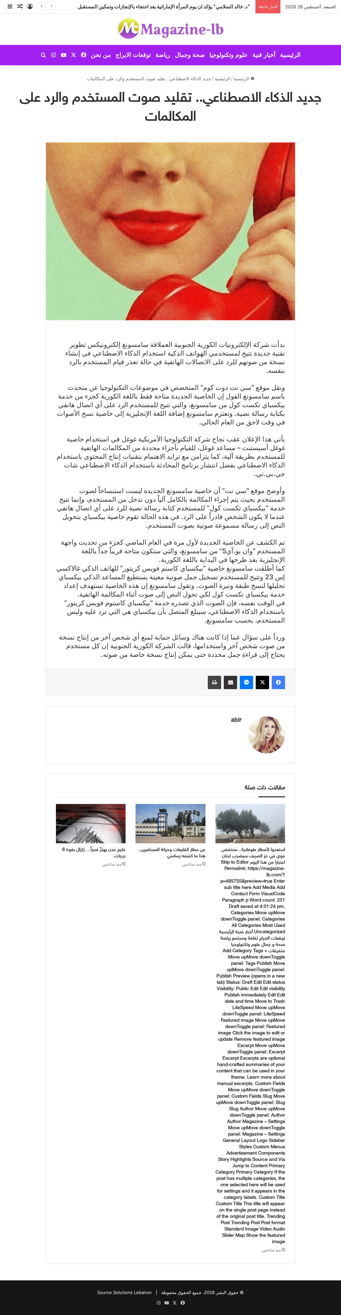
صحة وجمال (190, 55)
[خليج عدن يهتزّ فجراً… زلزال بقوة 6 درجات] (91, 823)
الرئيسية (290, 55)
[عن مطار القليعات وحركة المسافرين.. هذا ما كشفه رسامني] (170, 823)
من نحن (101, 55)
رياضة (163, 55)
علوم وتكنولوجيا (228, 55)
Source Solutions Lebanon (124, 1292)
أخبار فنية (263, 55)
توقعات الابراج (133, 55)
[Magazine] (171, 29)
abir (236, 720)
